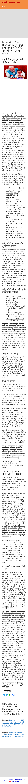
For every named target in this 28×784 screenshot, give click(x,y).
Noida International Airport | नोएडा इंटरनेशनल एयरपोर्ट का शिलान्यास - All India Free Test (13, 735)
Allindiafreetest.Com (11, 2)
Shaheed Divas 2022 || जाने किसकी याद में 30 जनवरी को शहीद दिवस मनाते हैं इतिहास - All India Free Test (13, 723)
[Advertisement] (14, 24)
